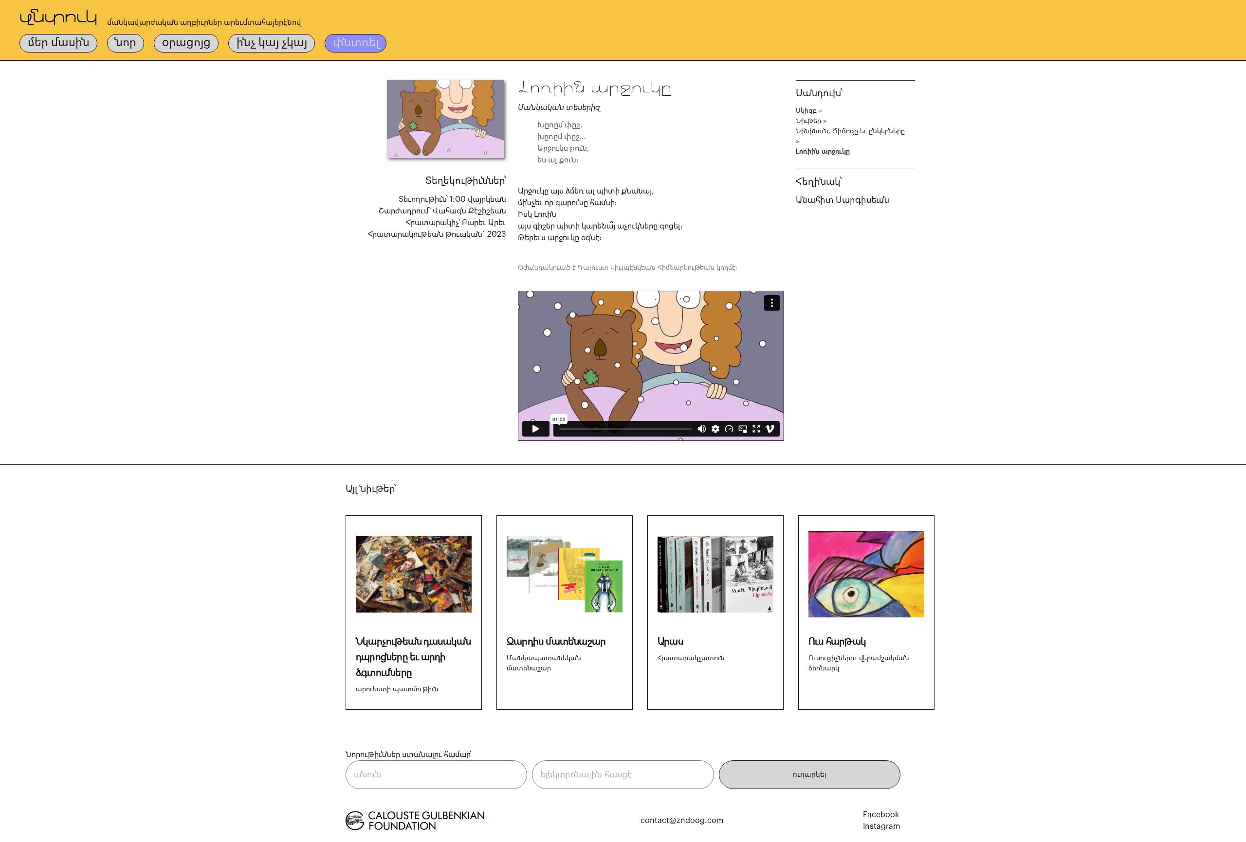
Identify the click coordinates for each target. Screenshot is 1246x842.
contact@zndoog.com (682, 820)
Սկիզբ (806, 110)
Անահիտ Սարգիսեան (842, 199)
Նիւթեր (808, 121)
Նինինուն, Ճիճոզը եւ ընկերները (850, 131)
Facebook (881, 815)
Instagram (881, 826)
